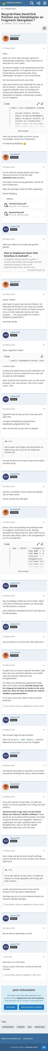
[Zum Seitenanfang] (44, 1047)
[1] (7, 108)
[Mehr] (43, 48)
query (16, 740)
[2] (7, 110)
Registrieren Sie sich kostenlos (30, 998)
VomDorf (8, 23)
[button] (38, 103)
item (29, 1027)
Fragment (20, 1027)
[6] (7, 121)
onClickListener (8, 1027)
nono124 (27, 904)
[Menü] (44, 3)
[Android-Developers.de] (13, 3)
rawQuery (30, 740)
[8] (7, 126)
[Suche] (31, 3)
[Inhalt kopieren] (42, 103)
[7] (7, 123)
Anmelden (10, 1007)
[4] (7, 116)
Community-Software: (24, 1047)
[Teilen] (44, 28)
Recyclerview (39, 1027)
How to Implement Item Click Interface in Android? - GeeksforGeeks (21, 254)
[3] (7, 113)
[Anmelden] (38, 3)
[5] (7, 118)
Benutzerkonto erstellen (31, 1007)
